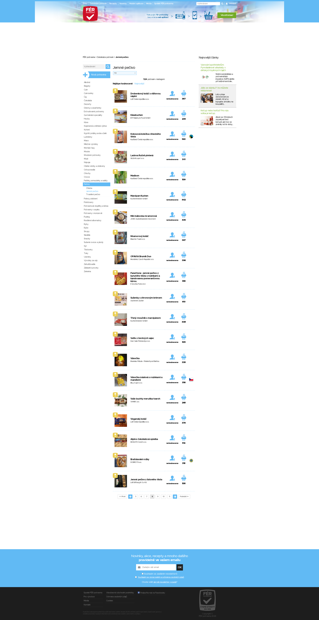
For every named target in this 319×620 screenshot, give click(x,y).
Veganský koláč (138, 419)
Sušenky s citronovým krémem (146, 298)
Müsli (86, 159)
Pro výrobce (89, 597)
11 (169, 496)
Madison (134, 176)
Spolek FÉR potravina (163, 4)
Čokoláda (88, 101)
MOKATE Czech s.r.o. (138, 442)
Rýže (86, 228)
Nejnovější (139, 84)
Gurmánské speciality (93, 115)
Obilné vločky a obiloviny (94, 166)
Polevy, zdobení (90, 199)
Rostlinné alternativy (92, 220)
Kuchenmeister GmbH (138, 199)
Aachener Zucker (137, 301)
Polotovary (88, 202)
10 (163, 496)
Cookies (109, 601)
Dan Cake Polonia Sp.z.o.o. (140, 341)
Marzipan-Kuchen (139, 196)
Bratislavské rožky (139, 459)
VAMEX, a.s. (134, 402)
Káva (86, 122)
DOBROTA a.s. (136, 462)
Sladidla (87, 235)
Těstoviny (88, 250)
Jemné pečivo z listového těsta (146, 480)
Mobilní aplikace (136, 4)
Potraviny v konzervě (93, 213)
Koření (86, 130)
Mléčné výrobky (91, 144)
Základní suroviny (91, 268)
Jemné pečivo (92, 191)
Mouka (87, 152)
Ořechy (87, 173)
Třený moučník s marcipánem (145, 318)
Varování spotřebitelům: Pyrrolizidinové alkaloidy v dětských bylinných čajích (213, 67)
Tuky (86, 253)
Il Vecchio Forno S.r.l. (138, 284)
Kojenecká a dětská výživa (95, 126)
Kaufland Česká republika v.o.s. (141, 139)
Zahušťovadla (89, 264)
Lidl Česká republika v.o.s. (139, 99)
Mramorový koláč (139, 236)
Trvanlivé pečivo (93, 194)
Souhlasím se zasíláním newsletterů (160, 574)
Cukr (86, 90)
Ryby (86, 224)
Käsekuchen (136, 115)
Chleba (89, 188)
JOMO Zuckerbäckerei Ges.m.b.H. (143, 219)
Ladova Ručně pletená (141, 155)
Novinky (123, 4)
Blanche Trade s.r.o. (137, 239)
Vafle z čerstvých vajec (142, 338)
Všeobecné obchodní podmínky (120, 593)
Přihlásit (232, 4)
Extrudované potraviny (94, 112)
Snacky (87, 239)
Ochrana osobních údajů (116, 597)
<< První (122, 496)
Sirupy (86, 231)
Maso (86, 141)
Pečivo (87, 184)
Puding (87, 217)
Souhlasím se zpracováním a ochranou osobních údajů (161, 577)
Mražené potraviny (92, 155)
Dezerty (87, 104)
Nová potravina (98, 75)
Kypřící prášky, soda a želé (95, 133)
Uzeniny (87, 257)
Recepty (113, 4)
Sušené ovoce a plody (93, 242)
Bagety (87, 86)
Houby (87, 119)
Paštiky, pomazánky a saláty (95, 181)
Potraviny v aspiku (92, 210)
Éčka (85, 4)
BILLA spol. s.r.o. (136, 383)
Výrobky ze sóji (90, 261)
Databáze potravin (98, 4)
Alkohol (87, 82)
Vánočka (134, 358)
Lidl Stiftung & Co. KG (138, 482)
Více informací (227, 15)
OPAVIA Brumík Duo (140, 256)
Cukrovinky (88, 93)
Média (149, 4)
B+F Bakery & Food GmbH (140, 118)
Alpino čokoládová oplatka (144, 439)
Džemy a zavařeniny (92, 108)
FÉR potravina (89, 57)
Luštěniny (88, 137)
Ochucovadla (89, 170)
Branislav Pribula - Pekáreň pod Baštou (144, 361)
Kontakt (87, 605)
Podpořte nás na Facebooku (152, 593)
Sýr (85, 246)
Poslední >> (184, 496)
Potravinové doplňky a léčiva (96, 206)
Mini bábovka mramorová (143, 216)
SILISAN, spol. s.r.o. (137, 158)
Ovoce (87, 177)
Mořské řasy (89, 148)
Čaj (85, 97)
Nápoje (87, 162)
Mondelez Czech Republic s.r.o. (142, 259)
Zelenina (87, 271)
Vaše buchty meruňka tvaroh (145, 399)
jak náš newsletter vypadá (165, 582)
